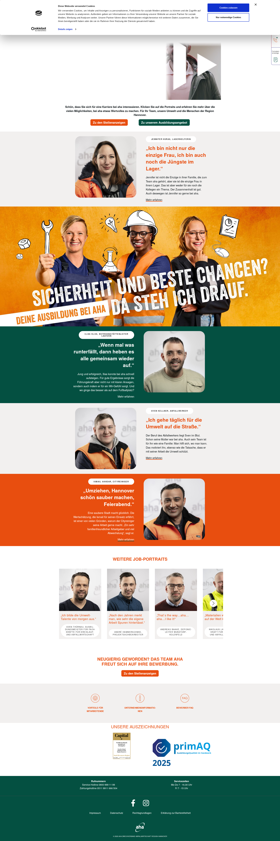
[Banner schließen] (256, 5)
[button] (213, 603)
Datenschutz (116, 813)
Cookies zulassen (228, 7)
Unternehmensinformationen (140, 709)
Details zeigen (65, 29)
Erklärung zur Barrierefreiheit (176, 813)
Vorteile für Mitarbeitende (95, 709)
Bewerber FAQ (184, 707)
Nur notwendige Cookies (228, 17)
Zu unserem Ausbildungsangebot (164, 122)
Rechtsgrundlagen (142, 813)
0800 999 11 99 (107, 784)
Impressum (95, 813)
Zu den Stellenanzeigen (109, 122)
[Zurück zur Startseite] (140, 827)
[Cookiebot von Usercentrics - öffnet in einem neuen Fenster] (38, 29)
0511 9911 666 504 (107, 788)
